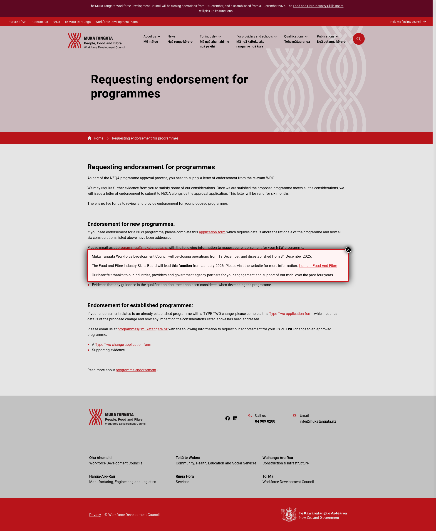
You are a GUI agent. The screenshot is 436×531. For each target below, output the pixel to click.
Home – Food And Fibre (318, 265)
